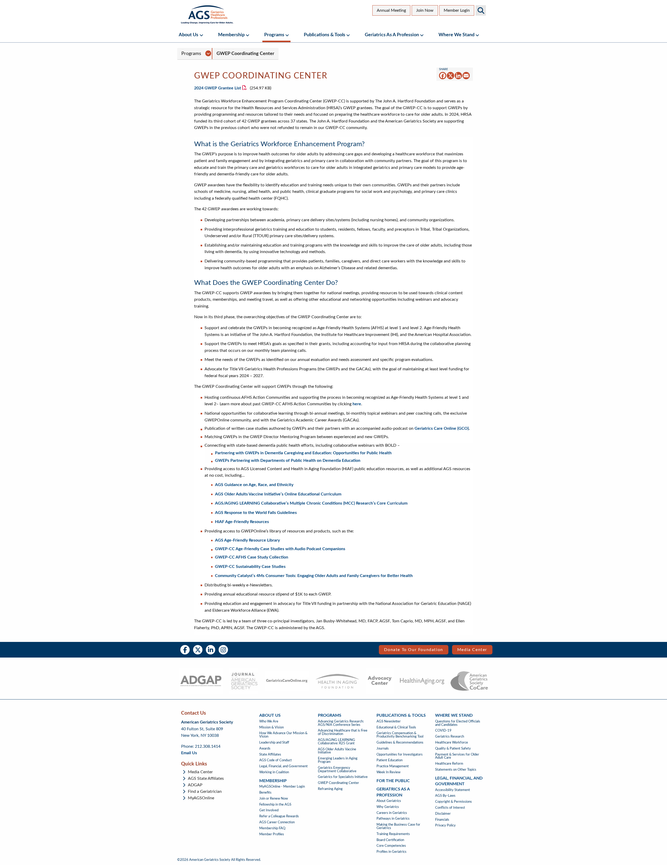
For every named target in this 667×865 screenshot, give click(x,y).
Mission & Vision (271, 727)
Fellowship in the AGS (275, 804)
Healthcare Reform (449, 763)
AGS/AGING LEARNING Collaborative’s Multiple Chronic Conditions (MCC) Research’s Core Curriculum (311, 503)
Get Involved (269, 810)
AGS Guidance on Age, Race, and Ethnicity (254, 485)
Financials (442, 819)
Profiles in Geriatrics (391, 851)
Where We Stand (456, 35)
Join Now (425, 10)
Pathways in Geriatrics (393, 818)
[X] (450, 75)
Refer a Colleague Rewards (279, 816)
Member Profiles (271, 834)
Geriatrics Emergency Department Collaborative (337, 769)
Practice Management (392, 766)
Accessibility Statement (452, 790)
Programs (274, 35)
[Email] (466, 75)
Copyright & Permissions (453, 801)
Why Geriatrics (387, 806)
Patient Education (389, 760)
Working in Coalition (274, 772)
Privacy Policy (445, 825)
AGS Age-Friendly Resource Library (247, 540)
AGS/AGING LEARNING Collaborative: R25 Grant (336, 741)
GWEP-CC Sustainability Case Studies (250, 567)
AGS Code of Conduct (275, 760)
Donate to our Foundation (413, 650)
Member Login (457, 10)
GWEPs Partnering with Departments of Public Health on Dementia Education (287, 460)
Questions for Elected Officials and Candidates (457, 723)
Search (480, 10)
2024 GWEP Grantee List (217, 88)
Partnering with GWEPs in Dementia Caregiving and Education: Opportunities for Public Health (303, 453)
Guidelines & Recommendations (399, 742)
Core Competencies (391, 845)
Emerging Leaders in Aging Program (337, 760)
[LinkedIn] (458, 75)
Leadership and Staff (274, 742)
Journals (382, 748)
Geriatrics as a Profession (392, 35)
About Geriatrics (388, 800)
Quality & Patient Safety (453, 748)
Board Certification (390, 840)
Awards (264, 748)
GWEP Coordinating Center (245, 53)
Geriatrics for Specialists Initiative (343, 776)
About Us (188, 35)
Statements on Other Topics (455, 769)
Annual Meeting (391, 10)
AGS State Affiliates (206, 778)
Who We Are (268, 721)
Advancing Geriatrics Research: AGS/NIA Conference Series (341, 723)
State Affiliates (270, 754)
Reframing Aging (330, 788)
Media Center (472, 650)
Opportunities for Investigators (399, 754)
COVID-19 (443, 730)
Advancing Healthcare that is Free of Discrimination (342, 732)
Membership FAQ (272, 828)
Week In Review (388, 772)
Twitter (198, 650)
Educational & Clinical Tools (396, 727)
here (357, 404)
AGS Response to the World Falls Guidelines (256, 513)
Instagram (223, 650)
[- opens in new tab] (201, 681)
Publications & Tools (324, 35)
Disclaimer (443, 813)
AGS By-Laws (445, 795)
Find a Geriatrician (205, 791)
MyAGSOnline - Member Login (282, 786)
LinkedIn (210, 650)
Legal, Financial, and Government (283, 766)
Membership (231, 35)
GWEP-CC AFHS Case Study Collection (251, 557)
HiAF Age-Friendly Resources (242, 522)
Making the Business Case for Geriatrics (398, 826)
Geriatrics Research (449, 736)
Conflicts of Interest (450, 807)
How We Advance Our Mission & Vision (283, 735)
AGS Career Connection (277, 822)
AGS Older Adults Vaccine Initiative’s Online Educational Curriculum (278, 494)
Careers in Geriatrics (391, 812)
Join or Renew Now (273, 798)
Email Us (189, 753)
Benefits (265, 792)
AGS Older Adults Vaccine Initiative (337, 751)
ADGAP (195, 785)
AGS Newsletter (388, 721)
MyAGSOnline (201, 798)
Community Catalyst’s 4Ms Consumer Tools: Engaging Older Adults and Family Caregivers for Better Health (314, 576)
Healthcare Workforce (451, 742)
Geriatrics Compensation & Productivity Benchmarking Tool (399, 735)
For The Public (393, 781)
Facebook (185, 650)
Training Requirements (393, 834)
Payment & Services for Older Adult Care (457, 756)
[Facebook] (442, 75)
